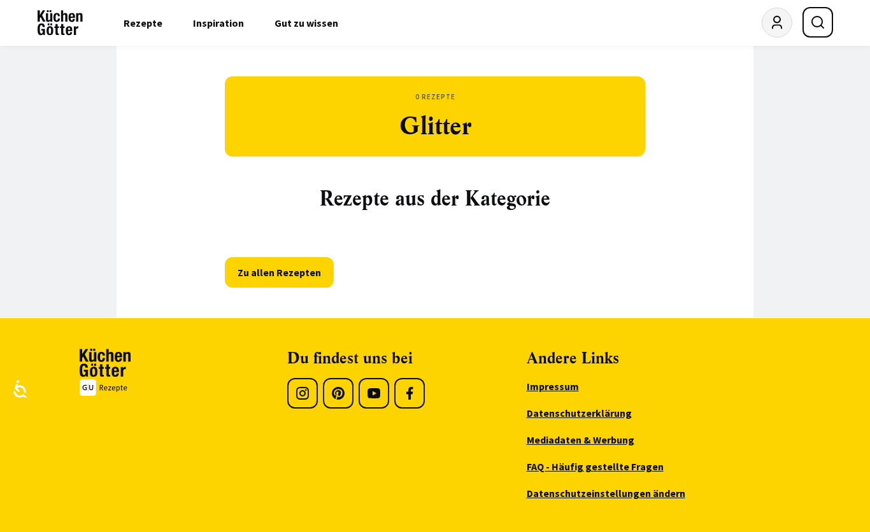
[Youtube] (374, 393)
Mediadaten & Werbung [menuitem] (580, 439)
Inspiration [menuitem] (218, 23)
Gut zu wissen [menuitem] (306, 23)
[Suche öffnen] (817, 22)
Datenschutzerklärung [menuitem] (579, 413)
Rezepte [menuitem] (143, 23)
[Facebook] (409, 393)
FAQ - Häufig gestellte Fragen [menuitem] (595, 466)
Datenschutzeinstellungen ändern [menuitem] (606, 493)
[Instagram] (302, 393)
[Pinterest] (338, 393)
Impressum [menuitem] (553, 386)
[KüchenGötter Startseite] (60, 23)
